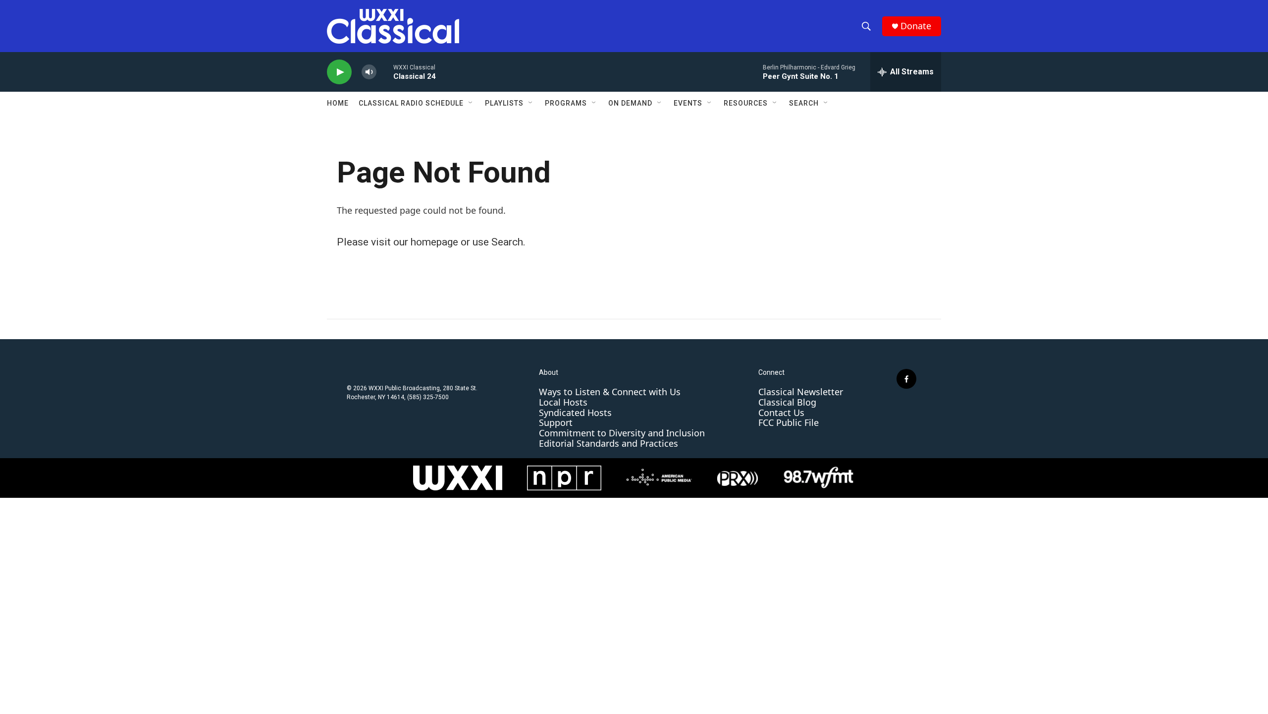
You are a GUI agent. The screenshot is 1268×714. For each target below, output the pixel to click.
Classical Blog (787, 402)
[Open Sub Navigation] (471, 103)
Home (338, 103)
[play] (339, 72)
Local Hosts (563, 402)
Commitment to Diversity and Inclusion (622, 433)
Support (556, 422)
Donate (915, 26)
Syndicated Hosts (575, 412)
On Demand (630, 103)
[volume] (369, 72)
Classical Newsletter (800, 392)
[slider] (384, 71)
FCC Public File (788, 422)
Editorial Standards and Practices (608, 443)
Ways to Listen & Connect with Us (610, 392)
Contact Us (781, 412)
